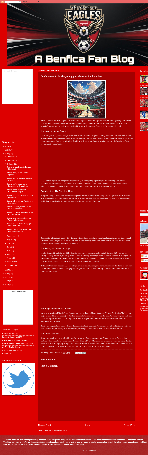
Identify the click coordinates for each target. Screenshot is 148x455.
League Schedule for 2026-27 (13, 337)
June (9, 247)
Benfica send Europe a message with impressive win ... (19, 230)
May (9, 251)
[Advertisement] (87, 161)
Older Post (129, 425)
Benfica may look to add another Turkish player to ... (19, 219)
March (9, 258)
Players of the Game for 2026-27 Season (17, 344)
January (10, 265)
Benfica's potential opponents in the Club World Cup (20, 213)
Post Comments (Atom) (58, 430)
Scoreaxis (14, 71)
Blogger (93, 450)
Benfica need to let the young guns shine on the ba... (19, 225)
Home (87, 425)
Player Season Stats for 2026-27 (14, 340)
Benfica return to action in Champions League (16, 191)
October (10, 164)
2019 (7, 284)
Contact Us (6, 354)
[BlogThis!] (78, 353)
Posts (145, 256)
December (11, 157)
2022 (7, 274)
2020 (7, 281)
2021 (7, 277)
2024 (7, 154)
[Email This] (76, 353)
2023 (7, 270)
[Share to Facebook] (83, 353)
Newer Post (44, 425)
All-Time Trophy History (11, 347)
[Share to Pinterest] (85, 353)
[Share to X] (81, 353)
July (9, 243)
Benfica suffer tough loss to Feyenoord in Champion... (17, 185)
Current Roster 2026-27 (11, 334)
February (10, 262)
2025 (7, 150)
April (9, 254)
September (11, 236)
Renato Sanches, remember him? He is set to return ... (19, 208)
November (11, 160)
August (10, 240)
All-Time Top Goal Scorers (12, 350)
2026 (7, 146)
